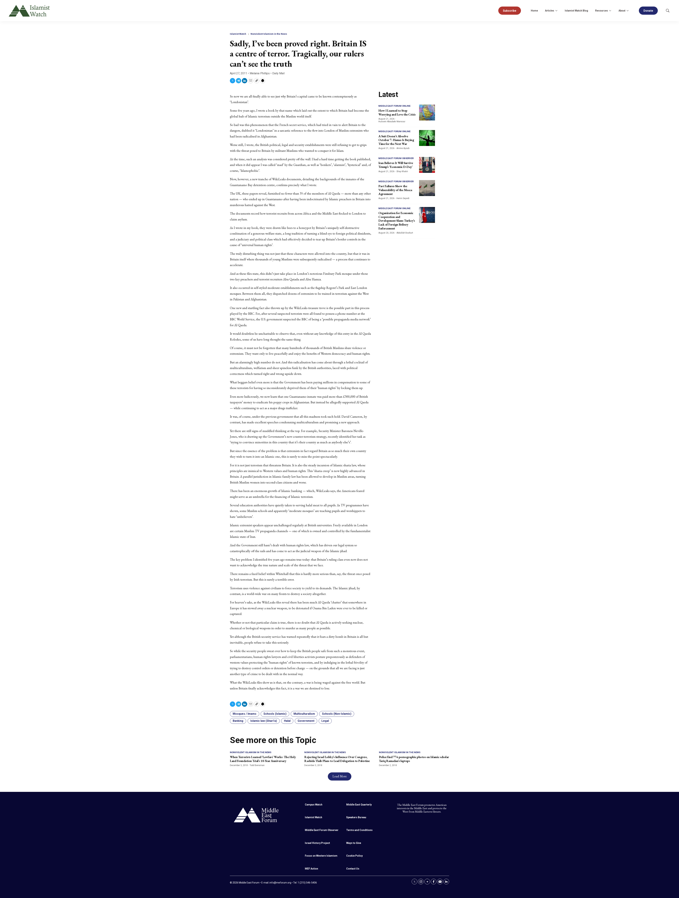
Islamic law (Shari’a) (263, 721)
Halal (287, 721)
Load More (339, 776)
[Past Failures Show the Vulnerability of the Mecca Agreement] (427, 188)
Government (306, 721)
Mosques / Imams (244, 713)
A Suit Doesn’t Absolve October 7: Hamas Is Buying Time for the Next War (396, 140)
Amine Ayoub (402, 148)
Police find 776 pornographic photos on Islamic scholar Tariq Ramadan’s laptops (414, 759)
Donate (648, 10)
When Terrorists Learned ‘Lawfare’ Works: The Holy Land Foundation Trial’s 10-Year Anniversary (263, 759)
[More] (556, 10)
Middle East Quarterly (359, 804)
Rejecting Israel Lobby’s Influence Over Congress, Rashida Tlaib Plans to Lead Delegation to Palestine (337, 759)
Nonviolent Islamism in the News (269, 34)
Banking (238, 721)
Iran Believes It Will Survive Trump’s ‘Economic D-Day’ (395, 165)
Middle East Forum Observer (396, 158)
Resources (601, 10)
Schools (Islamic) (274, 713)
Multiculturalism (304, 713)
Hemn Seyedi (402, 198)
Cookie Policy (354, 855)
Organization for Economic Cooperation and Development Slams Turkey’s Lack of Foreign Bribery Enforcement (396, 220)
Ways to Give (353, 843)
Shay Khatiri (402, 171)
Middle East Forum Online (394, 106)
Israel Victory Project (317, 843)
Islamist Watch (238, 34)
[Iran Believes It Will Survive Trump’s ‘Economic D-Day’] (427, 165)
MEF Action (311, 868)
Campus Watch (313, 804)
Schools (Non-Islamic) (336, 713)
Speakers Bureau (356, 817)
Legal (325, 721)
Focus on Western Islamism (321, 855)
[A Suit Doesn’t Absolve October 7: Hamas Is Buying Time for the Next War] (427, 138)
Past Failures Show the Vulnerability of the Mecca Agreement (395, 190)
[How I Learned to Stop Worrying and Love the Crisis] (427, 112)
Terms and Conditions (359, 830)
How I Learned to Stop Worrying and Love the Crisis (397, 112)
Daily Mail (278, 73)
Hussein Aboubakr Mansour (391, 121)
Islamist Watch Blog (576, 10)
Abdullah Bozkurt (404, 233)
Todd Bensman (257, 765)
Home (534, 10)
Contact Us (352, 868)
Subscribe (509, 10)
